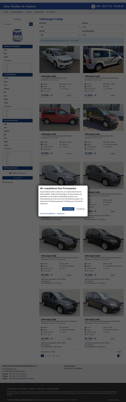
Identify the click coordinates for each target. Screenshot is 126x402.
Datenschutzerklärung (47, 213)
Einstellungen (81, 209)
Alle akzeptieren (68, 209)
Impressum (61, 213)
